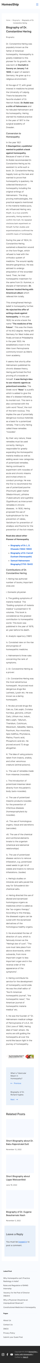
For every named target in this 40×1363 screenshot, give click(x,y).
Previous (17, 1083)
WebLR (25, 1357)
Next (13, 1099)
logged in (22, 1242)
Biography (10, 37)
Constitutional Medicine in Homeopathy (19, 1307)
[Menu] (37, 4)
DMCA (6, 1329)
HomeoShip (10, 4)
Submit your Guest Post (13, 1337)
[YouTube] (11, 1354)
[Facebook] (7, 1354)
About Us (7, 1320)
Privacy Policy (9, 1333)
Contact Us (8, 1325)
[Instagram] (3, 1354)
